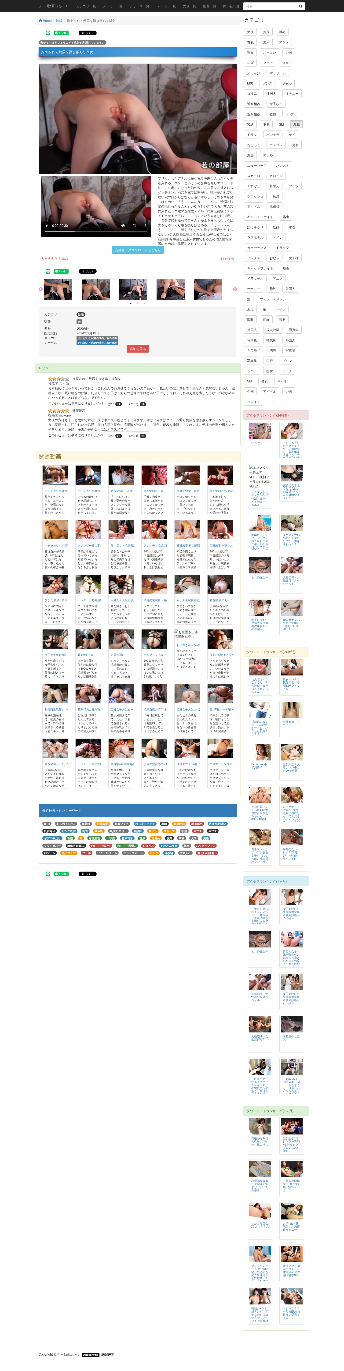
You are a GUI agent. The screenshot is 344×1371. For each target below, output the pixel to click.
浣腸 (59, 20)
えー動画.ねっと (54, 6)
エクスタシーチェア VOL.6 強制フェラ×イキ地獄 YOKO (259, 498)
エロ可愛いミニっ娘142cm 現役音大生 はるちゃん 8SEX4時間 (260, 813)
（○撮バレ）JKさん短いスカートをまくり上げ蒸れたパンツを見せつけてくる (291, 1086)
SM (281, 124)
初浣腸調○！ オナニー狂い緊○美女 (66, 764)
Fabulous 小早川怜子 (259, 765)
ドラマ (252, 134)
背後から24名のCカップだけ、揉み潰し (260, 1141)
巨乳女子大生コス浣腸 (191, 709)
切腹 (273, 350)
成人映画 (272, 329)
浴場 (250, 309)
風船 (250, 155)
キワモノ (253, 350)
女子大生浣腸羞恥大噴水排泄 (195, 600)
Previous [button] (40, 289)
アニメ (278, 278)
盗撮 (273, 114)
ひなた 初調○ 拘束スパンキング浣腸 (67, 600)
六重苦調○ (117, 655)
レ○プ (289, 114)
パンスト (282, 165)
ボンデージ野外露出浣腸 (93, 600)
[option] (63, 289)
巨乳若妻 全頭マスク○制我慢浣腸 (230, 545)
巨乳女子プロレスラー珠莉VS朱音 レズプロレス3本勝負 (291, 1144)
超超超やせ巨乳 (291, 1037)
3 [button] (145, 303)
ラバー (252, 370)
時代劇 (271, 340)
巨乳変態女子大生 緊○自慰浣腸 (196, 491)
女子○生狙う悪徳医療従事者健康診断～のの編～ (259, 624)
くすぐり (253, 186)
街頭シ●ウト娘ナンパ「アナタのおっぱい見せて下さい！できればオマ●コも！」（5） (259, 1317)
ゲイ (292, 134)
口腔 (269, 360)
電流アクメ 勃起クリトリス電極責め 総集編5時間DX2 (291, 1270)
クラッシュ (255, 196)
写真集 (294, 329)
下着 (266, 124)
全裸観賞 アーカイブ (291, 723)
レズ (250, 62)
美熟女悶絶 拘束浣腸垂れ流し (228, 491)
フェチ (268, 62)
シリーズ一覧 (139, 6)
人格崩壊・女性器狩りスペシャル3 (291, 580)
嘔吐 (250, 319)
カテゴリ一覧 (86, 6)
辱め (282, 31)
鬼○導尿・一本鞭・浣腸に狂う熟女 (231, 709)
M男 (250, 83)
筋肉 (266, 319)
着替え (274, 186)
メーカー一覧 (113, 6)
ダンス (267, 83)
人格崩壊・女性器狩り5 (259, 1037)
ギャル (287, 83)
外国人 (271, 93)
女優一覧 (189, 6)
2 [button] (137, 303)
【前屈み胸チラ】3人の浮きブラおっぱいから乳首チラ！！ (259, 728)
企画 (288, 52)
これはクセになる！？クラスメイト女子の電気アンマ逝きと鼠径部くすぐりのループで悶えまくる (259, 1089)
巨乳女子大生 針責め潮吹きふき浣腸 (133, 600)
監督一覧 (209, 6)
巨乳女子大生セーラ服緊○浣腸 (130, 709)
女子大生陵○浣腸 (55, 655)
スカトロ (253, 175)
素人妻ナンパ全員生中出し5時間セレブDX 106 (291, 624)
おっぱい (269, 52)
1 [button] (130, 303)
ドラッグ (282, 247)
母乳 (273, 288)
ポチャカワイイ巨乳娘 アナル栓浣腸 (67, 545)
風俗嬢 (274, 206)
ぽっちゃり (255, 227)
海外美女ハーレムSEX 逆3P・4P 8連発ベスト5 (291, 853)
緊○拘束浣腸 (85, 655)
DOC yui (256, 443)
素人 (266, 42)
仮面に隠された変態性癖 (225, 655)
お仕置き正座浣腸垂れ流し (193, 645)
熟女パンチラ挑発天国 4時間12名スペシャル (291, 683)
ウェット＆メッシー (274, 299)
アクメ (284, 42)
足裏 (295, 144)
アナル (268, 155)
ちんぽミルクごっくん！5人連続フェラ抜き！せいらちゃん (259, 685)
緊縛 (250, 124)
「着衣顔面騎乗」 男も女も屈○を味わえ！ (291, 1185)
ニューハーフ (257, 165)
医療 (282, 319)
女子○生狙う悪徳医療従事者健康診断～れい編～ (291, 998)
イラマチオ (255, 278)
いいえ (137, 403)
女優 (250, 31)
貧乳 (250, 42)
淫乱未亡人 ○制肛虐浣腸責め (195, 764)
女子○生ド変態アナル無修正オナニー (291, 1226)
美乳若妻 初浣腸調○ (189, 545)
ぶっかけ (253, 73)
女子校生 (276, 103)
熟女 (250, 52)
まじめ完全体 (259, 577)
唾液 (286, 268)
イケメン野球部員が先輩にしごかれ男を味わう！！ (291, 539)
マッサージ (278, 73)
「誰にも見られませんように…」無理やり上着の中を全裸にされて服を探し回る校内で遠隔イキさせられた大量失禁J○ (291, 455)
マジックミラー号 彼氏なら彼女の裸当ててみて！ (291, 1312)
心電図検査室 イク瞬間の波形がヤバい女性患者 (259, 1185)
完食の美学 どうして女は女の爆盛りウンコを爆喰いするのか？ (291, 491)
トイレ (278, 237)
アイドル (253, 206)
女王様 (294, 257)
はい (114, 403)
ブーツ (294, 186)
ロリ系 (252, 93)
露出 (286, 216)
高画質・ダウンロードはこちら (138, 249)
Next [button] (235, 289)
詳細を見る (138, 348)
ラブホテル (255, 237)
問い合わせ (231, 6)
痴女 (285, 62)
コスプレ (276, 144)
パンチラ (272, 134)
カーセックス (257, 247)
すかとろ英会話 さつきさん (260, 1224)
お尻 (266, 31)
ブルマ (287, 360)
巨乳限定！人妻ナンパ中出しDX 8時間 (291, 767)
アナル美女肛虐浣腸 (156, 545)
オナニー (292, 93)
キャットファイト (260, 216)
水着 (292, 227)
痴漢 (276, 196)
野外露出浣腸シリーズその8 (62, 709)
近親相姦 (253, 103)
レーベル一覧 (166, 6)
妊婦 (276, 227)
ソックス (253, 257)
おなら (274, 257)
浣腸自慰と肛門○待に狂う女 (161, 709)
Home (47, 20)
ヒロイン (276, 175)
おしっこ (253, 144)
